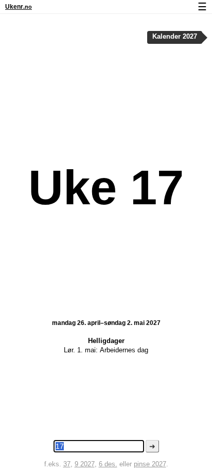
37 (66, 464)
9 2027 (85, 464)
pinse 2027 (150, 464)
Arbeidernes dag (124, 350)
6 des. (108, 464)
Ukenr (18, 6)
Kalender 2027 (174, 36)
